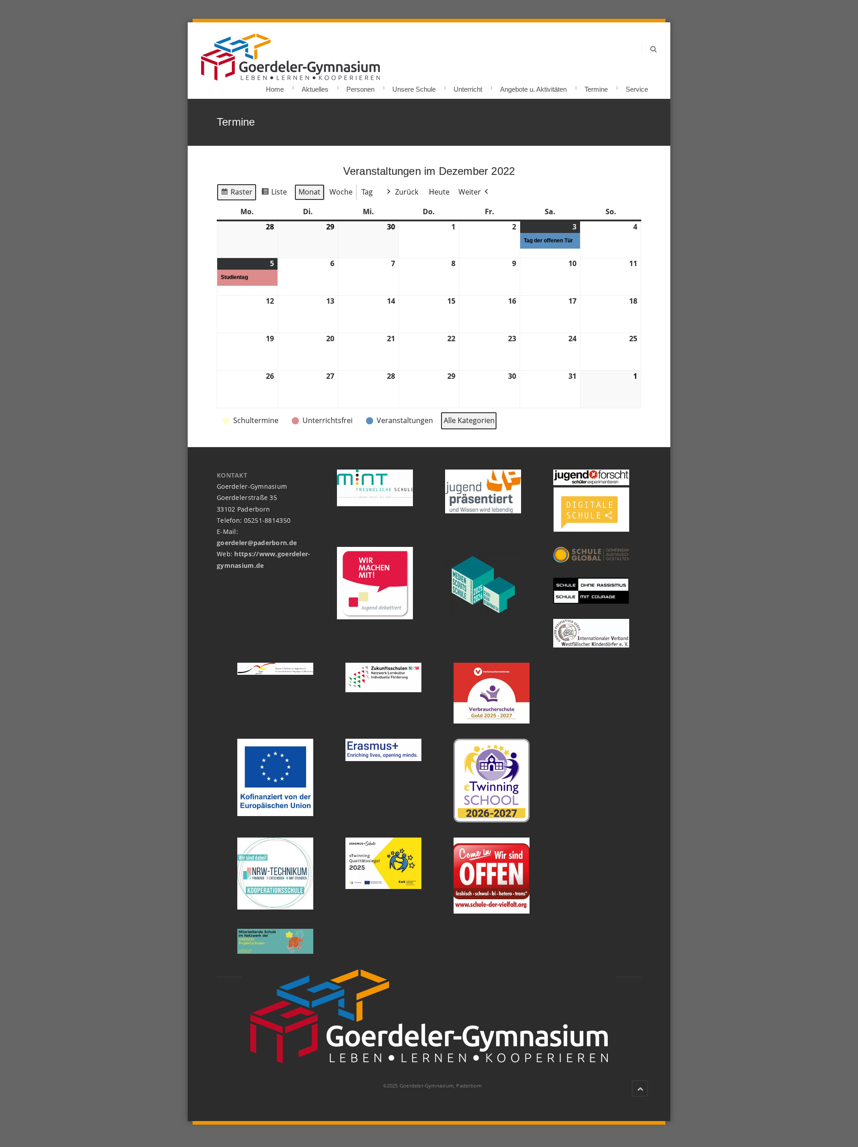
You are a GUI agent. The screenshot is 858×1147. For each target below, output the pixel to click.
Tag (367, 192)
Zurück (406, 192)
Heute (439, 192)
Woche (341, 192)
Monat (309, 192)
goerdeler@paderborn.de (257, 542)
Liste (274, 194)
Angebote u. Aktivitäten (533, 86)
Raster (236, 194)
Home (275, 86)
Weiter (469, 192)
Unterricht (468, 86)
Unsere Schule (414, 86)
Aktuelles (315, 86)
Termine (596, 86)
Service (637, 86)
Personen (360, 86)
